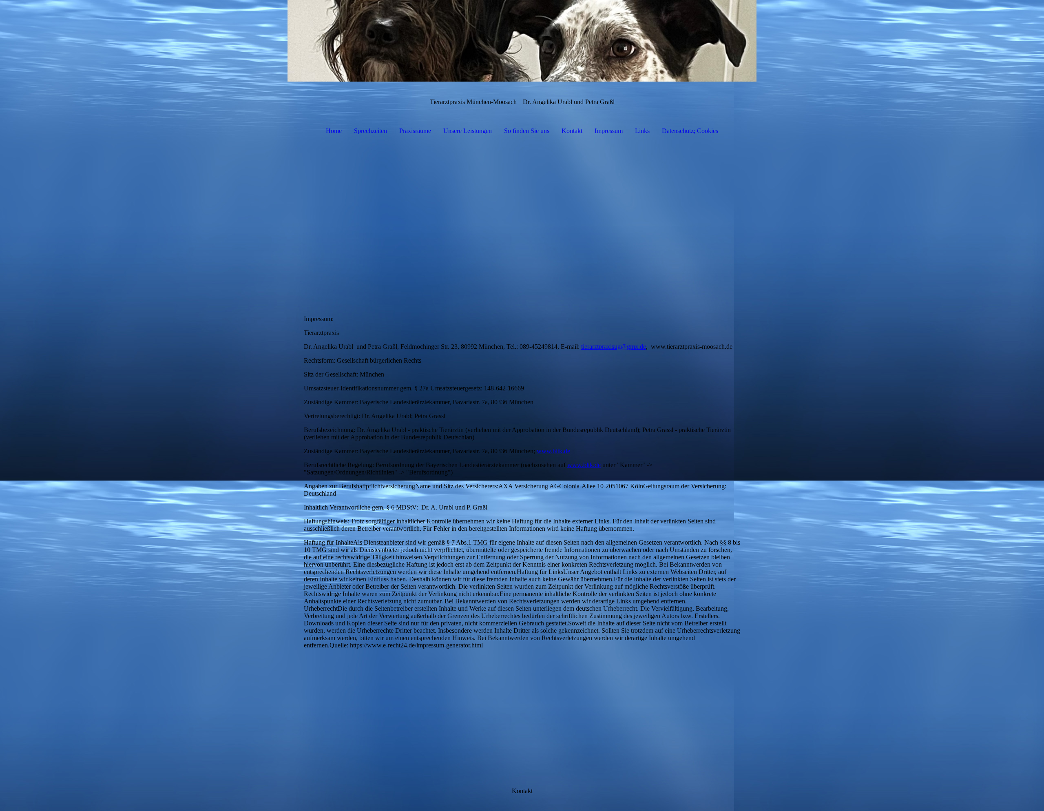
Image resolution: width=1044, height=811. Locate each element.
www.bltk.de (553, 451)
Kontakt (572, 130)
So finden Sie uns (526, 130)
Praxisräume (415, 130)
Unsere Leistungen (467, 130)
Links (642, 130)
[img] (522, 41)
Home (334, 130)
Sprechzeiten (370, 130)
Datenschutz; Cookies (690, 130)
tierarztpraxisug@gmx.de (613, 346)
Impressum (609, 130)
